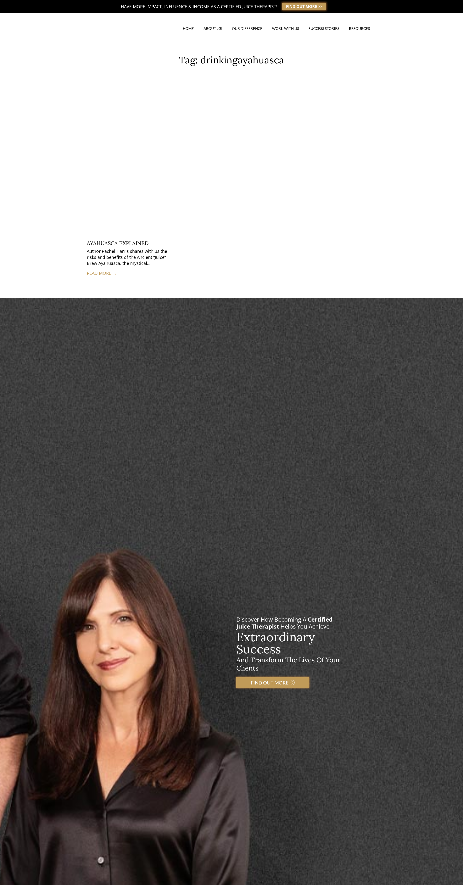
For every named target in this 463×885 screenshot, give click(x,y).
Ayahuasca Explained (118, 243)
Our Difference (247, 28)
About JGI (213, 28)
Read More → (102, 273)
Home (188, 28)
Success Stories (324, 28)
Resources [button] (359, 28)
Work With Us (285, 28)
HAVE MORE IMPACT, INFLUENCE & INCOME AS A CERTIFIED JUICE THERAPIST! (199, 6)
